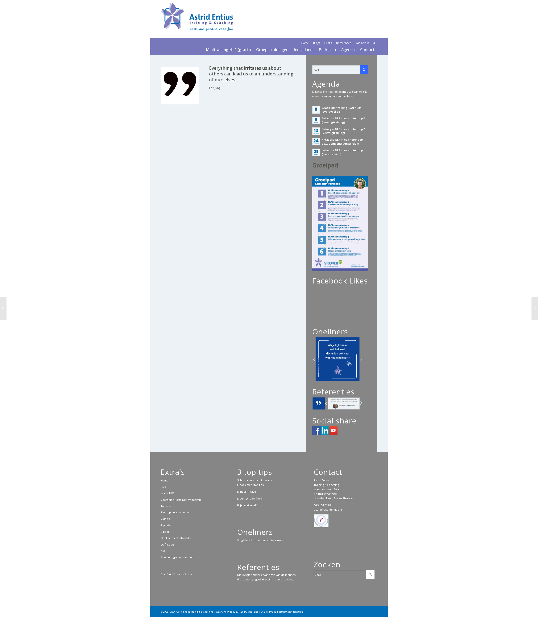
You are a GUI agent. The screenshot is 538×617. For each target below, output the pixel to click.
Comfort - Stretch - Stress (177, 574)
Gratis (328, 43)
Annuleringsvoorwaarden (177, 557)
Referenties (343, 43)
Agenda (166, 525)
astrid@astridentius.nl (328, 510)
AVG (163, 551)
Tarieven (166, 506)
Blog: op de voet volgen (175, 512)
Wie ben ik (362, 43)
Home (305, 43)
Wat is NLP (167, 493)
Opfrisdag (167, 544)
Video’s (165, 519)
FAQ (163, 487)
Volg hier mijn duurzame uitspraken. (260, 540)
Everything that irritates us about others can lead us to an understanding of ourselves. (251, 74)
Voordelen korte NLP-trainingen (181, 500)
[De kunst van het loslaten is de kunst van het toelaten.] (3, 308)
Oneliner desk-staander (176, 538)
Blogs (316, 43)
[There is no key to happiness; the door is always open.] (534, 308)
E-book (165, 532)
